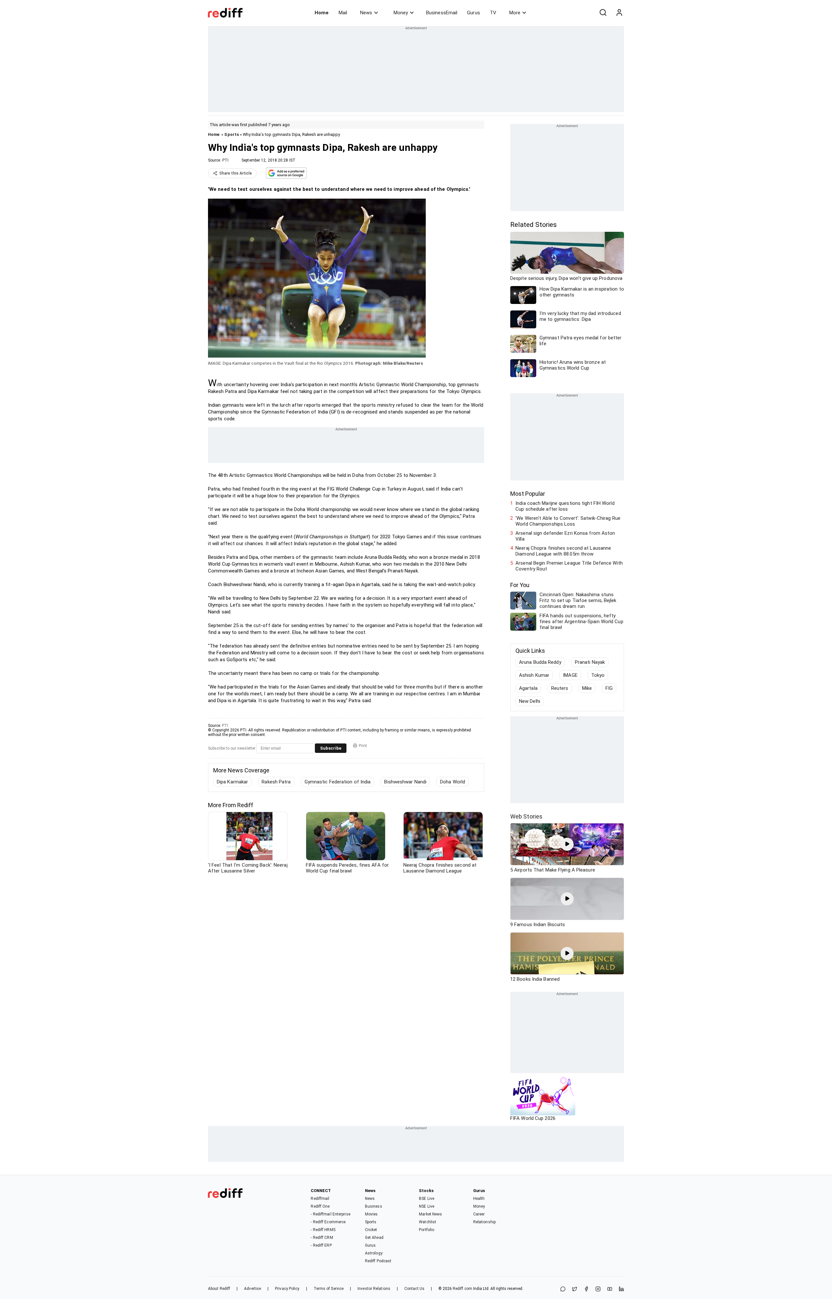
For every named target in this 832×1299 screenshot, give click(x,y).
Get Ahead (374, 1237)
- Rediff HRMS (323, 1229)
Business (373, 1206)
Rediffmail (320, 1198)
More (514, 13)
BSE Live (426, 1198)
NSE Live (426, 1206)
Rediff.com (462, 1288)
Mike (587, 688)
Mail (343, 13)
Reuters (559, 688)
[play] (567, 844)
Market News (430, 1214)
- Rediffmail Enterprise (330, 1214)
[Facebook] (586, 1289)
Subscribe (330, 748)
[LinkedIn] (621, 1289)
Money (401, 13)
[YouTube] (609, 1289)
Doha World (452, 782)
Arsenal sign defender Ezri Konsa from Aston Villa (565, 536)
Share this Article (235, 173)
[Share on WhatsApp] (563, 1289)
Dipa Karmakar (232, 782)
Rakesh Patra (276, 782)
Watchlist (427, 1222)
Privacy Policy (287, 1288)
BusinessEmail (441, 13)
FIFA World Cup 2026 (532, 1118)
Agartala (528, 688)
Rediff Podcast (378, 1261)
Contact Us (414, 1288)
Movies (371, 1214)
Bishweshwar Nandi (405, 782)
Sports (231, 134)
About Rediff (219, 1288)
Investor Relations (374, 1288)
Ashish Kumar (534, 675)
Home (322, 13)
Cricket (371, 1229)
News (366, 13)
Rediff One (320, 1206)
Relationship (484, 1222)
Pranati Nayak (590, 662)
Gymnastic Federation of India (338, 782)
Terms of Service (329, 1288)
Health (479, 1198)
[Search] (603, 12)
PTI (225, 160)
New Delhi (529, 701)
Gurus (473, 13)
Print (363, 745)
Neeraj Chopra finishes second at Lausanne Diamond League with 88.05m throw (563, 551)
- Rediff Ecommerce (328, 1222)
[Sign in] (619, 12)
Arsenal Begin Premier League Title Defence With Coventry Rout (569, 566)
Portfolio (426, 1229)
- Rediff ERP (321, 1245)
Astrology (374, 1253)
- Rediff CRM (322, 1237)
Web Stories (526, 816)
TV (493, 13)
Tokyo (598, 675)
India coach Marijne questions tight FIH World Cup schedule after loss (565, 506)
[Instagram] (598, 1289)
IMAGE (570, 675)
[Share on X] (574, 1289)
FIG (609, 688)
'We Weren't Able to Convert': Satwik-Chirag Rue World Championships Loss (567, 521)
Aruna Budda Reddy (540, 662)
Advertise (252, 1288)
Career (479, 1214)
